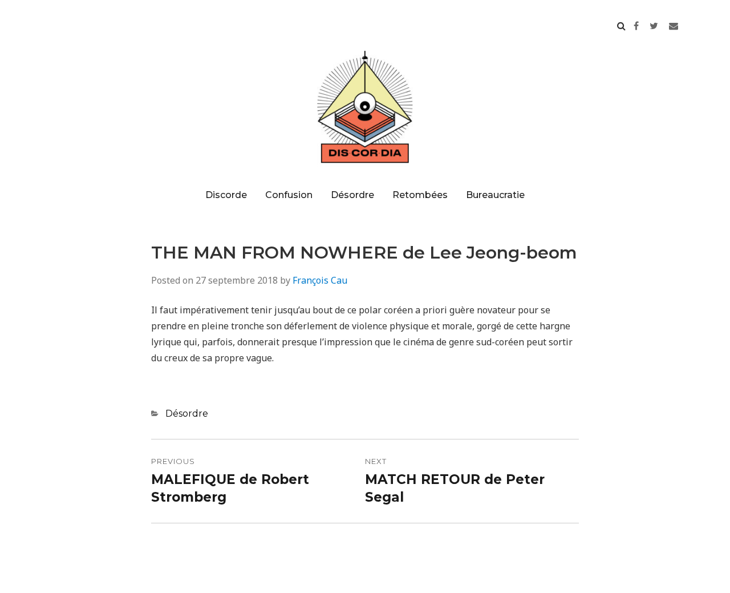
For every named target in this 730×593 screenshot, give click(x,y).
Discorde (226, 194)
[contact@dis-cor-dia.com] (673, 25)
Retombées (420, 194)
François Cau (320, 280)
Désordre (352, 194)
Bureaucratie (495, 194)
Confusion (289, 194)
